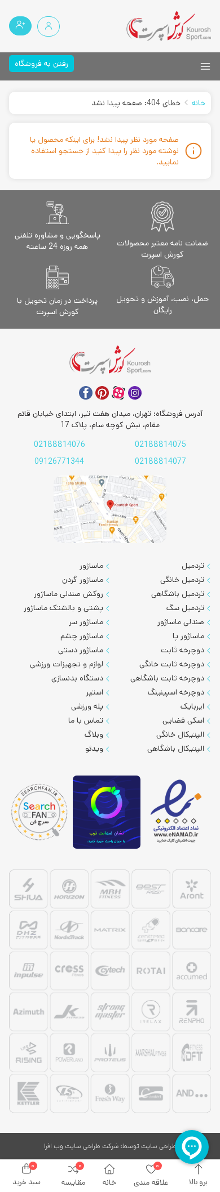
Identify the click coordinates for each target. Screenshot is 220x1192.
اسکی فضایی (183, 720)
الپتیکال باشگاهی (175, 748)
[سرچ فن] (40, 812)
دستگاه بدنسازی (77, 678)
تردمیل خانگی (182, 579)
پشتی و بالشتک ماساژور (63, 607)
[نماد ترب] (106, 812)
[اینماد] (177, 812)
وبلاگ (94, 734)
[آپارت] (118, 393)
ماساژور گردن (82, 579)
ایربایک (192, 706)
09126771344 (59, 461)
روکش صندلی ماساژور (68, 593)
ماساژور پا (188, 636)
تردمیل (193, 565)
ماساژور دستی (80, 650)
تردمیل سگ (185, 607)
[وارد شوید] (48, 26)
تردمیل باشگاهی (177, 593)
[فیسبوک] (86, 393)
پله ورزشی (87, 706)
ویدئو (94, 748)
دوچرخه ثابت (182, 650)
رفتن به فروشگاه (41, 63)
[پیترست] (102, 393)
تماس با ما (85, 720)
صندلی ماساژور (180, 622)
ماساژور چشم (81, 636)
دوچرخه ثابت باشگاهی (167, 678)
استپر (94, 692)
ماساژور (91, 565)
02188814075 (160, 444)
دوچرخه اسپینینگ (176, 692)
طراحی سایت (159, 1146)
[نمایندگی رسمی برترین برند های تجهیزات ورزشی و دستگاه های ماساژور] (110, 993)
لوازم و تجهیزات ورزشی (66, 664)
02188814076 (59, 444)
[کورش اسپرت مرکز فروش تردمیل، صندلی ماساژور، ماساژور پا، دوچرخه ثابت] (168, 26)
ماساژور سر (86, 622)
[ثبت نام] (20, 25)
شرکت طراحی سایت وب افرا (81, 1146)
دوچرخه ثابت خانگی (171, 664)
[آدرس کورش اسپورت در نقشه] (110, 510)
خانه (198, 103)
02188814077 (160, 461)
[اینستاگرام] (135, 393)
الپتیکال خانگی (180, 734)
